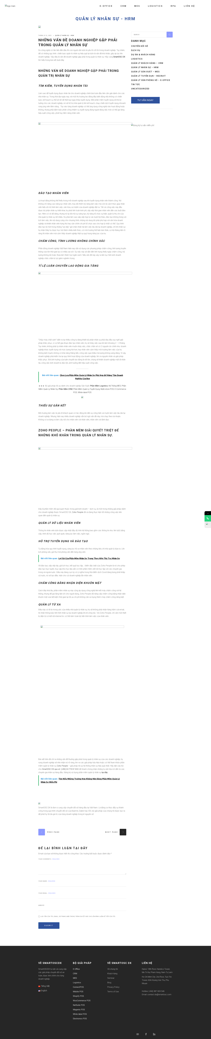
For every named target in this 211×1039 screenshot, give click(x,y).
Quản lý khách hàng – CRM (147, 63)
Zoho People (49, 430)
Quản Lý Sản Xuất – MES (145, 72)
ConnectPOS (78, 987)
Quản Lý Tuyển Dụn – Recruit (148, 76)
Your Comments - (48, 859)
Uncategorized (140, 89)
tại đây (104, 772)
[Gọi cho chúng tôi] (208, 518)
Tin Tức (135, 84)
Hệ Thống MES (115, 386)
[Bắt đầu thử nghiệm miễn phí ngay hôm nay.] (82, 397)
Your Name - (46, 881)
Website (41, 905)
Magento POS (79, 1009)
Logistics (136, 59)
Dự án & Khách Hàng (143, 54)
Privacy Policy (113, 987)
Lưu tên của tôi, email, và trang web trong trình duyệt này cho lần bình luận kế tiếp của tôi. (78, 916)
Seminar (110, 978)
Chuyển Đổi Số (139, 46)
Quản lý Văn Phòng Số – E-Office (150, 80)
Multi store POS (107, 389)
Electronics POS (80, 1018)
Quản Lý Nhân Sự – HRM (145, 67)
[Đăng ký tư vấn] (208, 525)
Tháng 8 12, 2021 (45, 35)
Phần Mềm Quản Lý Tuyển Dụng (86, 389)
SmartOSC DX (119, 57)
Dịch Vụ (135, 50)
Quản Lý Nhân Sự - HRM (105, 18)
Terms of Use (113, 991)
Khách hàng (112, 973)
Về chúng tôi (112, 969)
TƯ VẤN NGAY (145, 100)
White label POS (84, 392)
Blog (109, 982)
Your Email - (47, 893)
